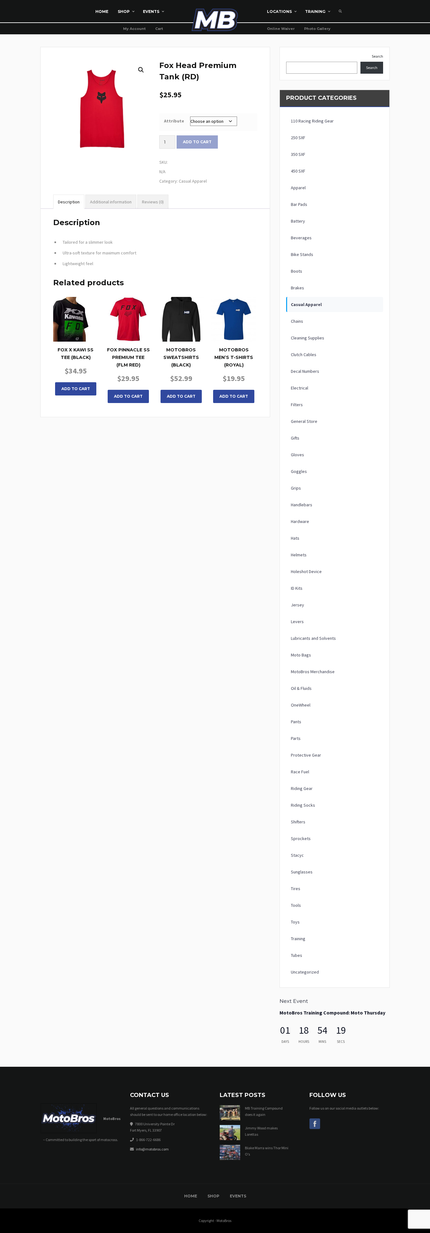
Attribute (174, 121)
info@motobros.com (152, 1149)
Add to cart (197, 141)
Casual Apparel (193, 181)
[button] (141, 70)
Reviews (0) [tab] (153, 202)
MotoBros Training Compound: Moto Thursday (332, 1012)
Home (190, 1196)
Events (238, 1196)
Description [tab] (69, 202)
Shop (213, 1196)
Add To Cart (75, 388)
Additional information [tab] (111, 202)
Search (377, 56)
